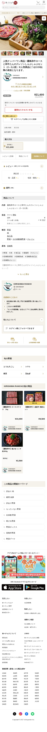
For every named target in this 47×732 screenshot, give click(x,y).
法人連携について (29, 624)
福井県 (15, 684)
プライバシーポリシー (9, 651)
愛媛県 (15, 698)
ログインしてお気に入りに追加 (25, 119)
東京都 (4, 681)
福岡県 (37, 698)
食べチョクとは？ (7, 603)
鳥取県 (26, 693)
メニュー (44, 4)
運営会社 (5, 637)
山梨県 (26, 684)
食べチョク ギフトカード (32, 652)
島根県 (37, 693)
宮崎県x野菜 (8, 256)
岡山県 (4, 695)
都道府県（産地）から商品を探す (13, 669)
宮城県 (37, 673)
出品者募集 (27, 603)
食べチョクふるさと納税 (31, 637)
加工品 (10, 236)
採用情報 (5, 662)
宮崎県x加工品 (32, 256)
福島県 (26, 676)
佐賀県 (4, 701)
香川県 (4, 698)
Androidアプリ (28, 662)
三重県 (37, 687)
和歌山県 (16, 693)
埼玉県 (26, 679)
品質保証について (7, 609)
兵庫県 (37, 690)
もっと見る (24, 274)
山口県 (26, 695)
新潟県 (26, 681)
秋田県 (4, 676)
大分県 (37, 701)
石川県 (4, 684)
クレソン (30, 239)
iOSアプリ (27, 659)
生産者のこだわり (10, 297)
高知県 (26, 698)
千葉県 (37, 679)
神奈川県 (16, 681)
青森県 (15, 673)
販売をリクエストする (24, 110)
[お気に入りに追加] (44, 18)
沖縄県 (26, 704)
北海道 (4, 673)
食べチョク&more (29, 656)
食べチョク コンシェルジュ (32, 646)
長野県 (37, 684)
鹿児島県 (16, 704)
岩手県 (26, 673)
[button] (23, 173)
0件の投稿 (27, 90)
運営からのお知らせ (8, 644)
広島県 (15, 695)
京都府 (15, 690)
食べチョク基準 (7, 606)
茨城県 (37, 676)
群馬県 (15, 679)
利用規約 (5, 647)
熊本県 (26, 701)
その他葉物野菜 (19, 239)
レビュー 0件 (18, 90)
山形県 (15, 676)
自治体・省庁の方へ (30, 627)
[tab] (8, 156)
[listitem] (13, 366)
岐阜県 (4, 687)
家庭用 (26, 253)
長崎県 (15, 701)
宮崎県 (10, 246)
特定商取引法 (6, 654)
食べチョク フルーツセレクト (33, 649)
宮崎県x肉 (19, 256)
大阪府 (26, 690)
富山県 (37, 681)
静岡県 (15, 687)
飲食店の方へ (6, 612)
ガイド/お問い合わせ (8, 641)
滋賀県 (4, 690)
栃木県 (4, 679)
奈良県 (4, 693)
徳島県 (37, 695)
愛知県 (26, 687)
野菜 (9, 230)
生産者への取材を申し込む (32, 613)
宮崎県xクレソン (10, 260)
